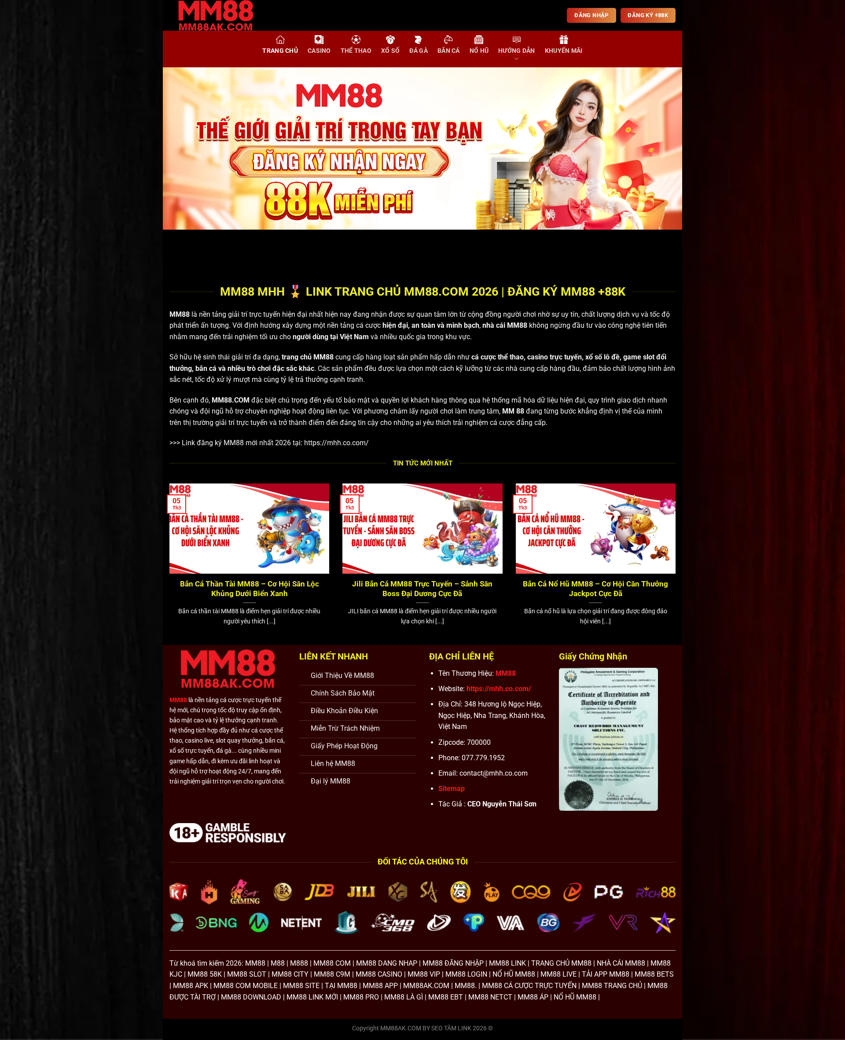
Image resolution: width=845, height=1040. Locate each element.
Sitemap (451, 788)
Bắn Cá (448, 51)
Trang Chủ (280, 51)
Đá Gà (418, 51)
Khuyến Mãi (564, 51)
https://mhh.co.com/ (336, 443)
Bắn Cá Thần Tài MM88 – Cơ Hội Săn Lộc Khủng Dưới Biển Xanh (249, 589)
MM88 (179, 314)
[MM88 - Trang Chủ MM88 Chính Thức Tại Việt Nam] (222, 15)
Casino (319, 51)
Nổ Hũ (479, 51)
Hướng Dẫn (516, 51)
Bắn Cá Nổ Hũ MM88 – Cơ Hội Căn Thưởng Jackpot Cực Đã (595, 589)
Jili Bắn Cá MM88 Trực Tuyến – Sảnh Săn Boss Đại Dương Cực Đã (422, 589)
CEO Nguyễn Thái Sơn (501, 804)
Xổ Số (390, 51)
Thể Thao (356, 51)
